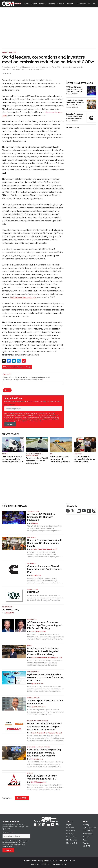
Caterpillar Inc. (37, 759)
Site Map (72, 861)
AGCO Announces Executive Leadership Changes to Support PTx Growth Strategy (44, 625)
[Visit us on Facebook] (68, 510)
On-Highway (31, 537)
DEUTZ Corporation (38, 782)
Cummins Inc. (36, 575)
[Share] (9, 361)
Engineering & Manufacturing (38, 747)
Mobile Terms (25, 421)
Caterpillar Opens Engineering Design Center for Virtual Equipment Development (44, 752)
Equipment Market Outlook (37, 721)
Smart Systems (33, 511)
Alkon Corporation (38, 707)
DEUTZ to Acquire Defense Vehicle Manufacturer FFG (42, 777)
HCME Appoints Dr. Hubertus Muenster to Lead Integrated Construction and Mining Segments (43, 651)
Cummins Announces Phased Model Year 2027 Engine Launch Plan (74, 116)
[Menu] (94, 4)
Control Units (33, 671)
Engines (30, 773)
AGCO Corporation (38, 631)
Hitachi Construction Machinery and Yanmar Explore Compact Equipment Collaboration (44, 726)
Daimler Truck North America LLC (44, 549)
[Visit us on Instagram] (94, 510)
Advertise (26, 861)
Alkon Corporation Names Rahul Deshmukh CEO (45, 702)
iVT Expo (34, 523)
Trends (4, 454)
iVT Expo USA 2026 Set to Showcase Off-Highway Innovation (75, 89)
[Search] (89, 4)
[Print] (4, 361)
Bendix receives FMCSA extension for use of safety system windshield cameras (37, 461)
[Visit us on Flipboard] (89, 510)
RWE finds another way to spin (23, 297)
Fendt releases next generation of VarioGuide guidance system (60, 459)
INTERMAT (33, 592)
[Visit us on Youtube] (84, 510)
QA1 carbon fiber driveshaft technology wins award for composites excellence (85, 459)
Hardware (78, 454)
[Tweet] (19, 361)
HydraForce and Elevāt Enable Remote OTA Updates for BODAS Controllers (45, 677)
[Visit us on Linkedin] (79, 510)
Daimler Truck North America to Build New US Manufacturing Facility (75, 102)
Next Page (21, 798)
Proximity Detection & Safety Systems (34, 454)
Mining (29, 645)
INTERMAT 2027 (72, 127)
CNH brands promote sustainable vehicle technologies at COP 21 (13, 459)
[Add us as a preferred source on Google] (24, 361)
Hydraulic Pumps (33, 698)
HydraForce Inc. (37, 684)
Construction (32, 589)
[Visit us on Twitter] (73, 510)
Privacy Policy (38, 421)
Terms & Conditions (50, 861)
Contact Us (63, 861)
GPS (51, 454)
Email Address (10, 405)
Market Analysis (9, 52)
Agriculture (32, 619)
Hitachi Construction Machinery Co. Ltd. (46, 658)
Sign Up (10, 424)
